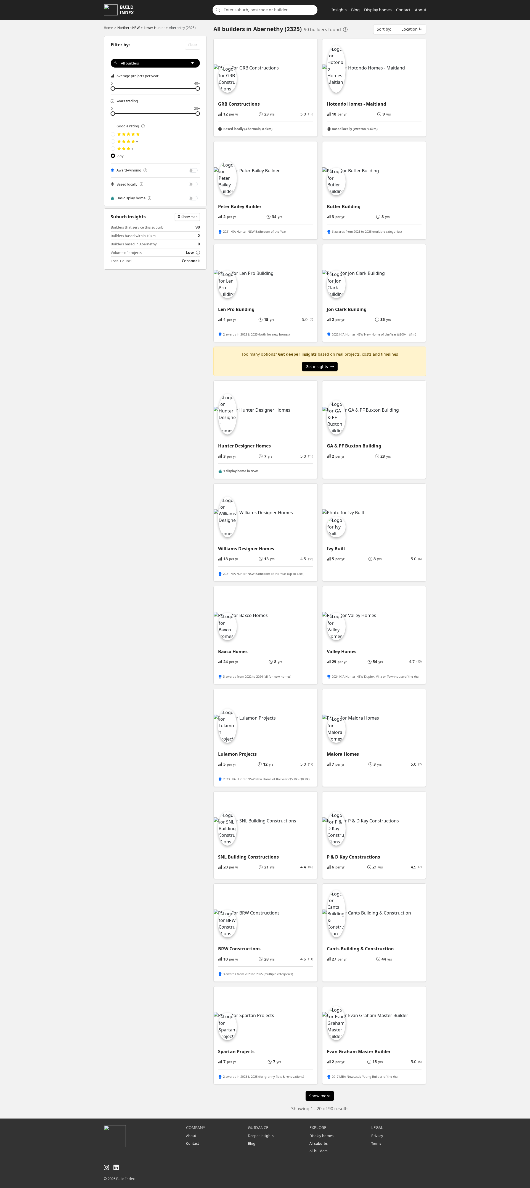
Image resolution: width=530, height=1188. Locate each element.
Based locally (126, 184)
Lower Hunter (154, 27)
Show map (189, 216)
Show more (319, 1095)
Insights (339, 9)
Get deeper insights (297, 354)
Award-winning (128, 170)
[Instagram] (106, 1168)
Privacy (377, 1135)
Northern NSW (128, 27)
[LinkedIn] (116, 1168)
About (420, 9)
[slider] (155, 88)
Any (120, 155)
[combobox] (269, 10)
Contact (403, 9)
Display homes (378, 9)
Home (108, 27)
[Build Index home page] (141, 1136)
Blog (355, 9)
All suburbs (318, 1143)
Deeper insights (261, 1135)
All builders (318, 1150)
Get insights (317, 366)
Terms (376, 1143)
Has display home (130, 197)
